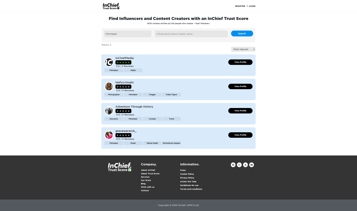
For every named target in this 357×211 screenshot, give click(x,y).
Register (240, 6)
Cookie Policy (187, 174)
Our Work (146, 180)
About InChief (148, 170)
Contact (145, 190)
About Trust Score (150, 173)
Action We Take (188, 181)
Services (145, 177)
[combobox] (127, 34)
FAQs (183, 170)
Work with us (148, 187)
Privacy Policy (187, 178)
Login (252, 6)
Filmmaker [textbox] (111, 34)
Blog (143, 184)
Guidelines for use (189, 185)
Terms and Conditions (191, 189)
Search (242, 33)
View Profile (240, 62)
